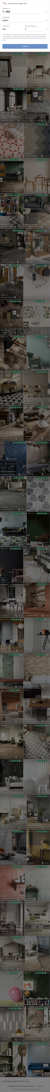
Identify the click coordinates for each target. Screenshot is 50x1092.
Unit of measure (31, 26)
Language (6, 17)
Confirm (25, 46)
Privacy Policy (34, 38)
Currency (5, 26)
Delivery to (6, 8)
